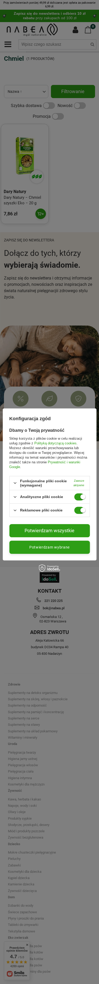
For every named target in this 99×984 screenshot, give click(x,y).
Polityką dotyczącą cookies (55, 443)
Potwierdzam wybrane (49, 547)
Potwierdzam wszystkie (49, 530)
